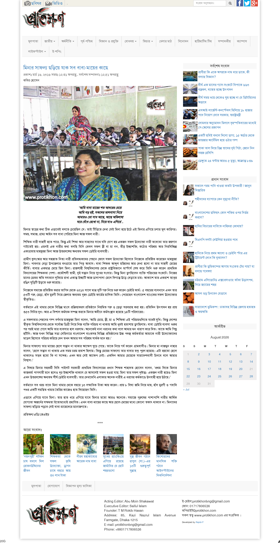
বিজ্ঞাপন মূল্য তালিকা (79, 486)
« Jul (186, 389)
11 (219, 361)
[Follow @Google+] (254, 3)
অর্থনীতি (66, 41)
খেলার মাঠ (165, 41)
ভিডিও (57, 3)
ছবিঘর (36, 3)
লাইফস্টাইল (36, 51)
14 (251, 361)
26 (230, 376)
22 (188, 376)
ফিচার (147, 41)
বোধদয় (129, 41)
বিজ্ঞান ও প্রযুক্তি (108, 41)
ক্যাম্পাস (242, 41)
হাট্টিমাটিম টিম (203, 41)
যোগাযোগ (54, 486)
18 (219, 369)
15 (188, 369)
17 (209, 369)
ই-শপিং (56, 51)
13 (240, 361)
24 (209, 376)
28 (251, 376)
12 (230, 361)
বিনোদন (183, 41)
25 (219, 376)
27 (240, 376)
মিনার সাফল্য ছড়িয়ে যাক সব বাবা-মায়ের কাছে (65, 68)
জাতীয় (48, 41)
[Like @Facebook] (240, 3)
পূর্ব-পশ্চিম (87, 41)
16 (198, 369)
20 (240, 369)
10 (209, 361)
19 (230, 369)
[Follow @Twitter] (247, 3)
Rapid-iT (200, 522)
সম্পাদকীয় (224, 41)
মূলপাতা (33, 41)
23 (198, 376)
